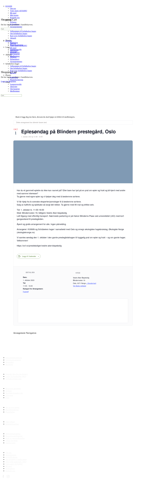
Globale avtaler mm (13, 379)
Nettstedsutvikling (12, 434)
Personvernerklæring (13, 436)
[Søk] (2, 65)
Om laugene (15, 89)
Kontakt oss (15, 52)
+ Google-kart (91, 283)
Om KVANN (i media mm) (16, 459)
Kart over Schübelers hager (21, 71)
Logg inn (4, 81)
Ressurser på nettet (13, 389)
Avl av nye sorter (12, 407)
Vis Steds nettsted (79, 286)
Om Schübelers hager (18, 68)
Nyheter (13, 57)
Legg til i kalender (29, 256)
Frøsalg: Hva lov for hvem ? (16, 374)
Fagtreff (26, 292)
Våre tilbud (10, 422)
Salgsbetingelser (12, 424)
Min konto (14, 50)
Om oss (13, 43)
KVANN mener (11, 457)
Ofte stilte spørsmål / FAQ (15, 462)
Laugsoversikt (16, 84)
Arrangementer (16, 61)
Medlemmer (15, 91)
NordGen (9, 364)
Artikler (8, 391)
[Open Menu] (2, 10)
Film (7, 398)
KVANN (8, 41)
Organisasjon (10, 455)
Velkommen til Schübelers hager (23, 66)
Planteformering (16, 80)
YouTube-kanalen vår (14, 393)
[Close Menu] (2, 37)
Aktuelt (13, 73)
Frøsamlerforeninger (13, 358)
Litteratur (9, 395)
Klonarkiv (9, 362)
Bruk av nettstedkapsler (15, 438)
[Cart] (2, 67)
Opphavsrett (10, 443)
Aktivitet (13, 86)
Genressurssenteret (13, 360)
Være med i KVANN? (18, 46)
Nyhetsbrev (14, 59)
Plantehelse (10, 412)
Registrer (12, 81)
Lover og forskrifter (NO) (15, 376)
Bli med (13, 48)
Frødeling (14, 77)
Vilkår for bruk (11, 441)
